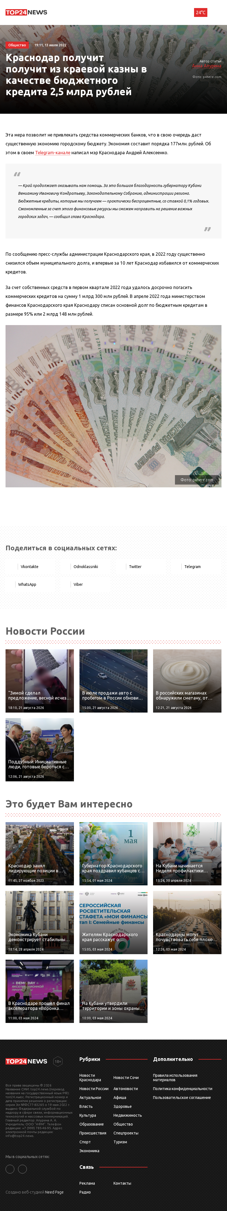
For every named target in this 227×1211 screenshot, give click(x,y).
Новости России (94, 1088)
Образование (91, 1124)
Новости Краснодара (90, 1077)
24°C (200, 12)
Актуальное (90, 1097)
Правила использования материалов (175, 1077)
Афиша (120, 1097)
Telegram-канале (52, 152)
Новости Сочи (126, 1077)
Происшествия (92, 1133)
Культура (87, 1115)
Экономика (89, 1151)
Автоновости (126, 1088)
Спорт (85, 1142)
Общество (123, 1124)
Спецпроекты (126, 1133)
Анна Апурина (206, 65)
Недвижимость (128, 1115)
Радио (85, 1192)
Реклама (87, 1183)
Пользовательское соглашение (182, 1097)
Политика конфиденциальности (182, 1088)
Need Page (54, 1192)
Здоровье (123, 1106)
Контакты (122, 1183)
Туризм (120, 1142)
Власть (86, 1106)
